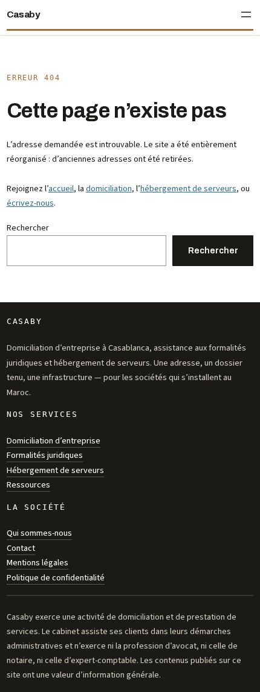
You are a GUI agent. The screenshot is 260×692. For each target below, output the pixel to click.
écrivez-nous (30, 203)
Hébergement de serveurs (55, 470)
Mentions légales (37, 562)
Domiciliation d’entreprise (53, 440)
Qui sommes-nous (39, 533)
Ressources (28, 484)
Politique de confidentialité (56, 577)
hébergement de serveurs (188, 188)
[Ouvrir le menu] (246, 14)
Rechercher (28, 227)
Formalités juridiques (45, 455)
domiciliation (109, 188)
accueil (61, 188)
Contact (21, 548)
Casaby (23, 14)
